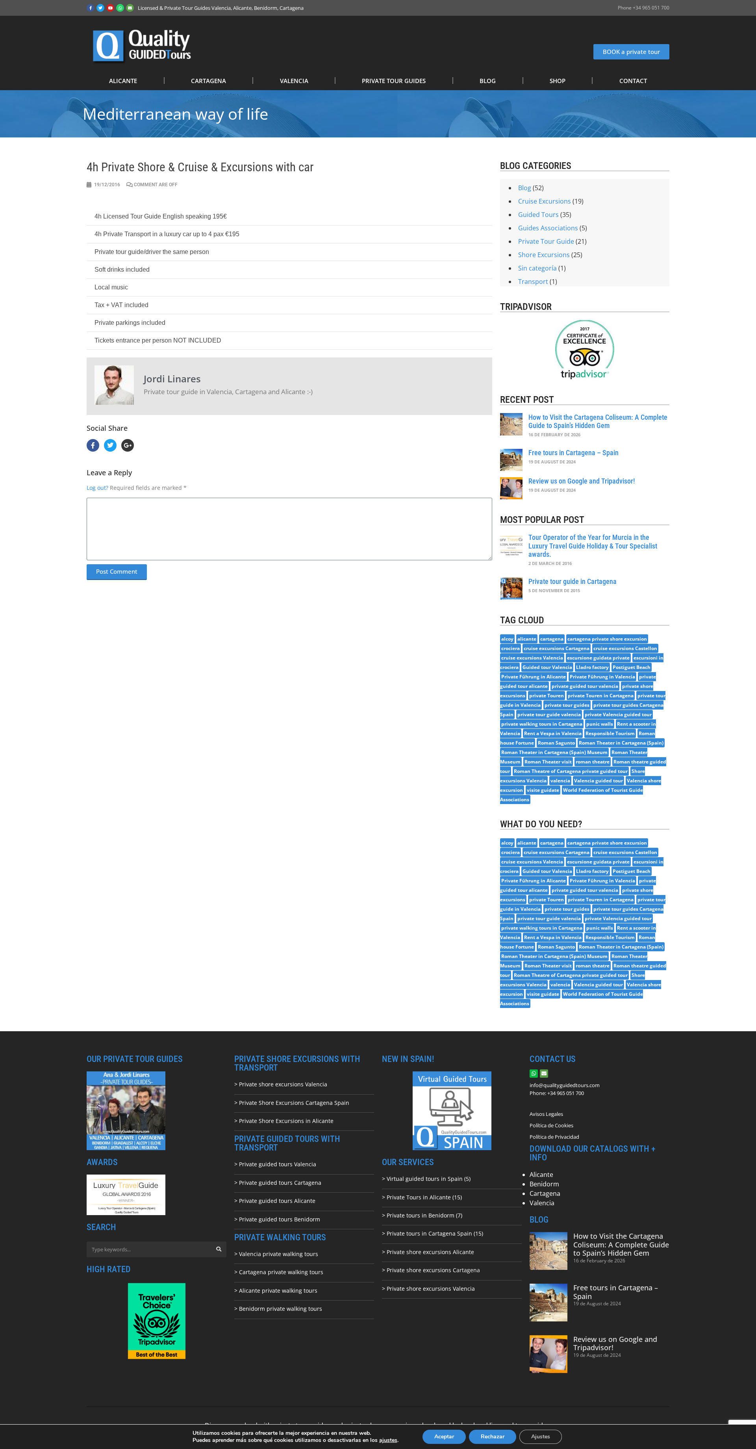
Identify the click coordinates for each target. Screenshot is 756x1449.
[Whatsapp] (120, 8)
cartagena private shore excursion (607, 639)
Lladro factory (592, 667)
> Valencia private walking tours (276, 1254)
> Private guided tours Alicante (274, 1200)
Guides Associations (548, 228)
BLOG (488, 81)
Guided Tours (538, 214)
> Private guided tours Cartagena (277, 1182)
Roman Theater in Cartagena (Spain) (621, 742)
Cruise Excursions (544, 201)
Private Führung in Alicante (533, 676)
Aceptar (444, 1436)
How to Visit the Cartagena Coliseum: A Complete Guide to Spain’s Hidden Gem (597, 421)
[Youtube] (110, 8)
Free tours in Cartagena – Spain (573, 452)
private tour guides (567, 705)
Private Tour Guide (546, 241)
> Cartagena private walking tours (278, 1272)
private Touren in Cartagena (601, 695)
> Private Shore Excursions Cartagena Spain (291, 1102)
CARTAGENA (208, 81)
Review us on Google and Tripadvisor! (581, 481)
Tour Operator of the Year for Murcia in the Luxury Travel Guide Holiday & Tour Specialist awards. (592, 545)
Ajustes (540, 1436)
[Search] (218, 1249)
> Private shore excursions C (419, 1270)
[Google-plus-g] (127, 445)
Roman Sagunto (556, 742)
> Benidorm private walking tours (278, 1308)
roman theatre (593, 761)
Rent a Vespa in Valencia (553, 733)
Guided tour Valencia (547, 667)
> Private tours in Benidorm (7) (422, 1215)
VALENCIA (294, 81)
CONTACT (633, 81)
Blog (524, 187)
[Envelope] (130, 8)
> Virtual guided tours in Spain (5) (426, 1178)
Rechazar (492, 1436)
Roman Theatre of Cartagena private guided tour (571, 771)
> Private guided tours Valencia (275, 1164)
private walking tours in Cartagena (541, 724)
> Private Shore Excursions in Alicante (284, 1121)
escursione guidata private (598, 657)
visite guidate (543, 790)
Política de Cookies (551, 1125)
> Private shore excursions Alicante (428, 1252)
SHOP (557, 81)
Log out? (97, 487)
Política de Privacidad (554, 1136)
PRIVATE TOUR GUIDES (394, 81)
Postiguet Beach (631, 667)
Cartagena (545, 1193)
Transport (533, 281)
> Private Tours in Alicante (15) (422, 1197)
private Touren (546, 695)
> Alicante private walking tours (275, 1290)
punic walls (599, 724)
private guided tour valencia (585, 686)
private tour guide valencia (549, 714)
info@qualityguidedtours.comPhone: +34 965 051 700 (565, 1089)
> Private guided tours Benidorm (277, 1219)
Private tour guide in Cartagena (572, 581)
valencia (560, 780)
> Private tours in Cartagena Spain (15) (432, 1233)
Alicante (541, 1174)
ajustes (388, 1440)
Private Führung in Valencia (602, 676)
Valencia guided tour (598, 780)
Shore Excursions (544, 254)
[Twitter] (100, 8)
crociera (510, 648)
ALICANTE (123, 81)
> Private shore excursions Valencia (280, 1084)
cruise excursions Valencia (532, 657)
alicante (526, 639)
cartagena (551, 639)
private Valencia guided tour (618, 714)
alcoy (507, 639)
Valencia (542, 1203)
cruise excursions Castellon (625, 648)
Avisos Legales (546, 1113)
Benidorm (544, 1184)
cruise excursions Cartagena (556, 648)
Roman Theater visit (548, 761)
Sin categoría (537, 268)
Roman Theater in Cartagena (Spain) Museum (554, 752)
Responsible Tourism (610, 733)
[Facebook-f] (90, 8)
